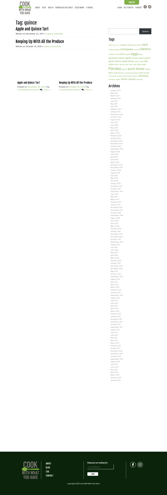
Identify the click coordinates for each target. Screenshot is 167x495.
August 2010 (115, 362)
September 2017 (117, 191)
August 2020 (115, 120)
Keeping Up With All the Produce (40, 41)
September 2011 (117, 327)
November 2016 (117, 210)
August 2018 (115, 173)
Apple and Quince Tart (32, 28)
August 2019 (115, 152)
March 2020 (115, 133)
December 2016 (116, 207)
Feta (140, 54)
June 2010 (114, 367)
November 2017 (116, 186)
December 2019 (116, 141)
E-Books (89, 7)
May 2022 (114, 93)
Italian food (138, 61)
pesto (124, 69)
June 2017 (114, 194)
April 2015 (114, 255)
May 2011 (114, 338)
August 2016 (115, 218)
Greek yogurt (138, 58)
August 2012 (115, 298)
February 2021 (116, 109)
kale (146, 61)
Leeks (111, 64)
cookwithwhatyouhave (27, 90)
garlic (128, 58)
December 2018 (116, 165)
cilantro (145, 49)
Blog (44, 7)
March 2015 (115, 258)
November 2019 (117, 144)
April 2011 (114, 340)
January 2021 (116, 112)
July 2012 (114, 300)
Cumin (127, 54)
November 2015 (117, 237)
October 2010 (116, 356)
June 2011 (114, 335)
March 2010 (115, 375)
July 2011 (114, 332)
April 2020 (114, 130)
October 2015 (116, 239)
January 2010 (116, 380)
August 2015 (115, 245)
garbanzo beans (117, 58)
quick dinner (136, 69)
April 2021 (114, 106)
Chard (111, 50)
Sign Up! (132, 2)
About (37, 7)
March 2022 (115, 96)
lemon (116, 64)
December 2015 (116, 234)
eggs (134, 54)
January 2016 (116, 231)
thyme (134, 76)
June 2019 (114, 154)
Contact (138, 7)
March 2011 (115, 343)
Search (145, 31)
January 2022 (116, 98)
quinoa (117, 73)
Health (50, 7)
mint (130, 64)
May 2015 (114, 253)
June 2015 (114, 250)
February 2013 (116, 290)
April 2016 (114, 223)
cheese (117, 50)
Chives (136, 50)
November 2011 (116, 322)
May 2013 (114, 282)
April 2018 (114, 181)
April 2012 (114, 308)
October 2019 (116, 146)
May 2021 (114, 104)
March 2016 (115, 226)
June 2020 (115, 125)
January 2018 (116, 183)
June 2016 (114, 221)
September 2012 (117, 295)
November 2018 (117, 167)
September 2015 (117, 242)
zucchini (139, 79)
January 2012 (116, 316)
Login (119, 7)
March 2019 (115, 162)
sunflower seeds (115, 76)
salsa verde (144, 73)
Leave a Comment (54, 33)
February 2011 (116, 346)
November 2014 (117, 269)
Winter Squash (128, 79)
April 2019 (114, 160)
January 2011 (115, 348)
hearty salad (121, 61)
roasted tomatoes (131, 73)
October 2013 (116, 274)
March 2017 (115, 199)
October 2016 (116, 213)
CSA (121, 54)
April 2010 (114, 372)
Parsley (115, 68)
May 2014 (114, 271)
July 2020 (114, 122)
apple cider (115, 45)
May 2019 (114, 157)
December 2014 (116, 266)
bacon (138, 45)
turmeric (112, 79)
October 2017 (116, 189)
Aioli (110, 45)
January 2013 (116, 292)
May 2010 (114, 370)
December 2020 (117, 114)
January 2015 (116, 263)
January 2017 (115, 205)
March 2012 (115, 311)
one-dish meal (139, 64)
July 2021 (114, 101)
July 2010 (114, 364)
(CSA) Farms (79, 7)
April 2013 (114, 285)
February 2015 (116, 261)
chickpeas (126, 49)
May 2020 (114, 128)
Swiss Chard (127, 76)
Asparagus (132, 45)
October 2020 (116, 117)
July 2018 (114, 176)
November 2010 (117, 354)
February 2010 (116, 378)
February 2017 (116, 202)
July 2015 (114, 247)
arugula (123, 45)
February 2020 (116, 136)
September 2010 (117, 359)
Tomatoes (143, 75)
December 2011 (116, 319)
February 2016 (116, 229)
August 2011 (115, 330)
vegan (118, 79)
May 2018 (114, 178)
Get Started (128, 7)
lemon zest (124, 64)
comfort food (114, 54)
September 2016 (117, 215)
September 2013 (117, 276)
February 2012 (116, 314)
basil (145, 44)
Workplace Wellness (64, 7)
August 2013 (115, 279)
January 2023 (116, 90)
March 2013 (115, 287)
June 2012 (114, 303)
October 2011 (116, 324)
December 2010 (116, 351)
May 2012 (114, 306)
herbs (131, 61)
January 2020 (116, 138)
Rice (122, 73)
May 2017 (114, 197)
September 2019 (117, 149)
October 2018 (116, 170)
